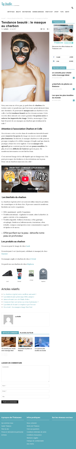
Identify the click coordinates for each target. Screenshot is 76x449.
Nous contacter (32, 423)
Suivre (71, 61)
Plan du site (5, 429)
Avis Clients (30, 444)
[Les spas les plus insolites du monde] (42, 342)
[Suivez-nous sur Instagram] (62, 424)
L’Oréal (33, 259)
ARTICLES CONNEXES (10, 333)
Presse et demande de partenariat (12, 432)
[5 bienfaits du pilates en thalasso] (25, 342)
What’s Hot (49, 11)
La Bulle (6, 29)
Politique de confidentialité (35, 441)
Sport (56, 11)
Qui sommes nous (7, 423)
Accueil (3, 18)
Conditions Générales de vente (36, 432)
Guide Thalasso (6, 426)
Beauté (18, 11)
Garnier (4, 254)
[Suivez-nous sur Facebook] (55, 424)
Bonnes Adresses (38, 11)
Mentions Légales (32, 438)
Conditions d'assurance (34, 435)
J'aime (71, 57)
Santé (67, 11)
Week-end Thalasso (33, 426)
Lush (28, 246)
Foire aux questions (33, 429)
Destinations (26, 11)
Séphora (30, 264)
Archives (4, 435)
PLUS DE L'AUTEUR (26, 333)
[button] (72, 8)
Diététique (10, 11)
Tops (62, 11)
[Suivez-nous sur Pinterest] (69, 424)
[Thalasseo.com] (63, 35)
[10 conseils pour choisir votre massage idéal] (8, 342)
